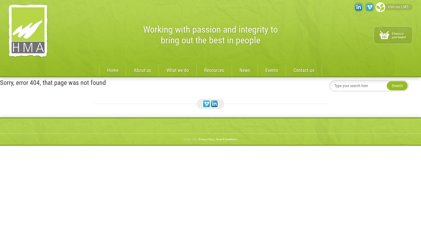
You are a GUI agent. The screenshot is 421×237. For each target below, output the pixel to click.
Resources (214, 70)
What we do (177, 70)
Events (271, 70)
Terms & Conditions (226, 139)
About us (142, 70)
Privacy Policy (206, 139)
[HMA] (28, 31)
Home (112, 70)
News (244, 70)
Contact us (303, 70)
